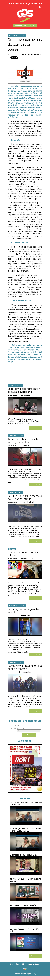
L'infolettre (12, 436)
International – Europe (16, 35)
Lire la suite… (35, 428)
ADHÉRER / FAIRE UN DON (25, 25)
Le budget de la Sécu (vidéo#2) (23, 905)
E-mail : (14, 728)
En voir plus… (36, 956)
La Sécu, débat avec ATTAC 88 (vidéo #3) (26, 930)
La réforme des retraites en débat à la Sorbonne (24, 390)
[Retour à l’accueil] (25, 969)
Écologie (12, 549)
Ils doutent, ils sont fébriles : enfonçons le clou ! (24, 441)
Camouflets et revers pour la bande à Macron (25, 667)
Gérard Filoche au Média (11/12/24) (25, 855)
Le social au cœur (15, 385)
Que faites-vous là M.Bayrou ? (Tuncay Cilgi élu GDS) (26, 804)
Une (21, 436)
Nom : (14, 725)
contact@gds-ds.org (28, 974)
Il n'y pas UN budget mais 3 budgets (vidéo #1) (27, 880)
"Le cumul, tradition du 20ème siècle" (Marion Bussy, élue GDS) (25, 830)
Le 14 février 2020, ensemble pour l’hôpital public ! (25, 497)
